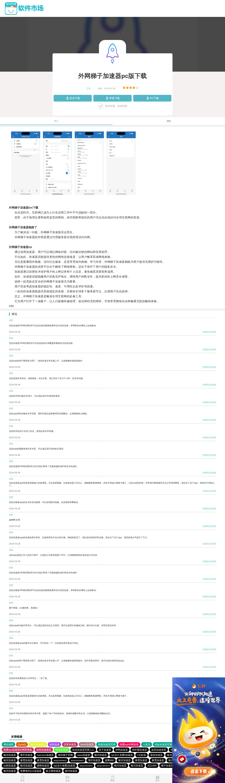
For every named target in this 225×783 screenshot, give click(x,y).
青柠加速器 (26, 755)
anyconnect (60, 760)
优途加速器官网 (163, 744)
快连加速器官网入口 (83, 749)
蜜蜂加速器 (43, 765)
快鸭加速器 (121, 749)
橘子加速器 (167, 765)
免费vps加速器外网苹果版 (18, 749)
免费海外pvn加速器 (30, 770)
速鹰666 (109, 760)
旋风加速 (54, 744)
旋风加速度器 (37, 744)
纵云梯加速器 (53, 770)
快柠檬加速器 (139, 749)
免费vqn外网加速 (129, 744)
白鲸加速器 (10, 765)
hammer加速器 (45, 755)
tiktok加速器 (87, 744)
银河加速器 (10, 755)
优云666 (152, 765)
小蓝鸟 (146, 744)
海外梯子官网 (65, 755)
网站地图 (8, 744)
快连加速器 (62, 749)
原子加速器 (105, 749)
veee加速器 (83, 755)
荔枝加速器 (156, 755)
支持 (204, 332)
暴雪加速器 (26, 760)
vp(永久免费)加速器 (122, 755)
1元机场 (141, 755)
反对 (212, 332)
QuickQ (22, 744)
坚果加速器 (70, 744)
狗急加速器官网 (106, 744)
